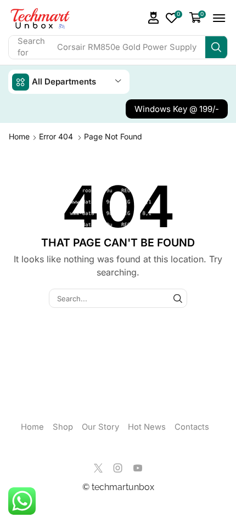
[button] (153, 18)
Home (19, 136)
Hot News (147, 427)
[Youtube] (137, 468)
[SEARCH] (177, 298)
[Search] (216, 47)
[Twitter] (98, 468)
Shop (63, 427)
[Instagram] (118, 468)
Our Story (100, 427)
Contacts (192, 427)
